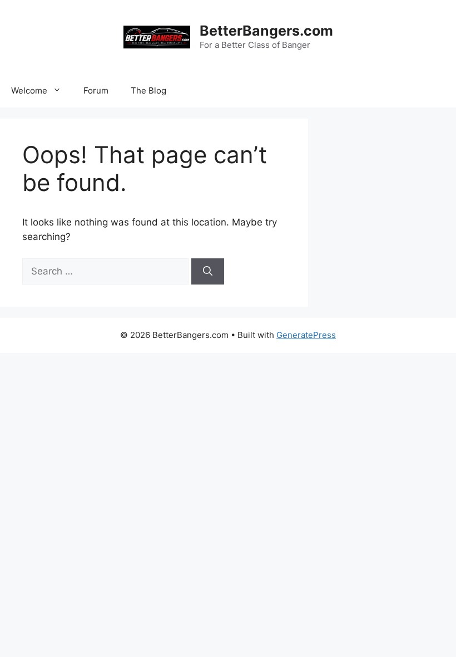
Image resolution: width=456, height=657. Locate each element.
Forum (95, 90)
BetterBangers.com (266, 30)
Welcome (29, 90)
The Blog (148, 90)
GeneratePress (306, 335)
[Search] (207, 271)
